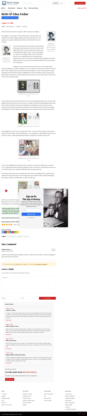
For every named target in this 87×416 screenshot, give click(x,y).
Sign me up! (31, 214)
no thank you (31, 217)
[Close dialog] (6, 191)
